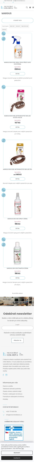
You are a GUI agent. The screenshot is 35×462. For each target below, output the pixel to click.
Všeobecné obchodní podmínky (12, 388)
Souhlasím (17, 458)
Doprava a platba (8, 386)
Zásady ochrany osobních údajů (12, 391)
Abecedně (4, 29)
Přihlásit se (17, 340)
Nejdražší (18, 26)
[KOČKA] (17, 100)
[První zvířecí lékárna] (13, 354)
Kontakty (5, 399)
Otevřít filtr (17, 20)
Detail (18, 74)
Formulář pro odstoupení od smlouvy (13, 396)
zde (22, 448)
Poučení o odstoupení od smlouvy (12, 394)
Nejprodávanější (24, 26)
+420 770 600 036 (8, 0)
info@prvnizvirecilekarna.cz (19, 0)
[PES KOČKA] (17, 47)
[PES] (17, 154)
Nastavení (17, 452)
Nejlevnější (12, 26)
